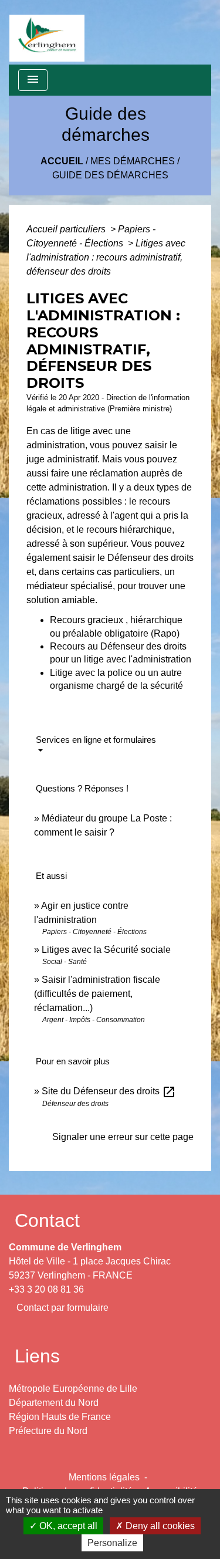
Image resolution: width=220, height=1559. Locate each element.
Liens (37, 1356)
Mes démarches (132, 161)
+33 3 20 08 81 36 (46, 1289)
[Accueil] (46, 32)
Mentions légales (104, 1477)
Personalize (112, 1543)
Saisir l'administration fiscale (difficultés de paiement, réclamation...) (97, 994)
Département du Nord (54, 1403)
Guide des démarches (110, 175)
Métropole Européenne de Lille (73, 1389)
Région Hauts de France (60, 1417)
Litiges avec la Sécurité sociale (106, 950)
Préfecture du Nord (48, 1431)
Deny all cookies (159, 1526)
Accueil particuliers (67, 229)
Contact (47, 1220)
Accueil (61, 161)
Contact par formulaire (62, 1308)
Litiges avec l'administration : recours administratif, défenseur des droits (105, 257)
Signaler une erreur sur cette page (123, 1137)
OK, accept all (67, 1526)
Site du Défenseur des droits (109, 1091)
